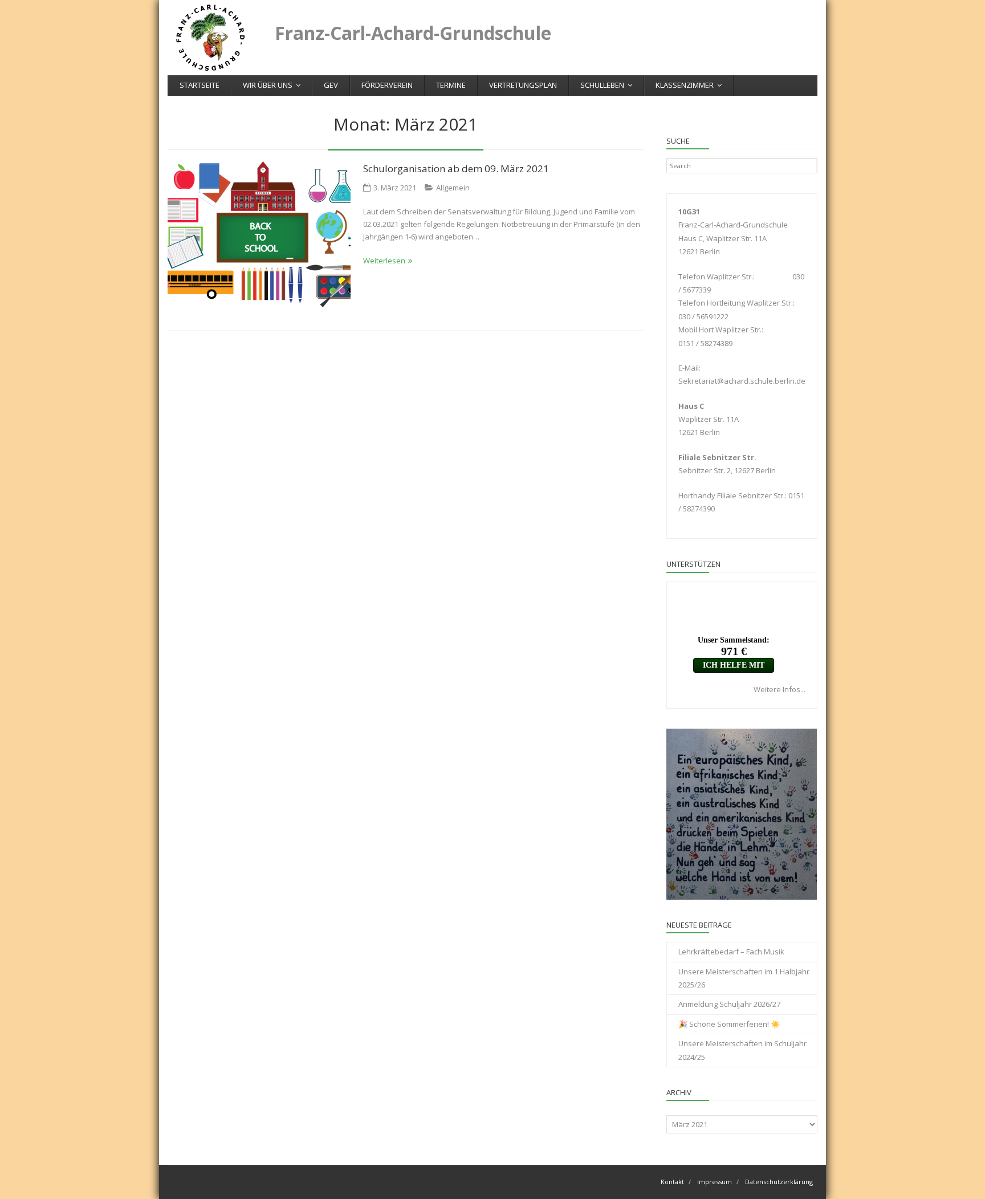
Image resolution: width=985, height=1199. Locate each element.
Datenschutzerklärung (779, 1181)
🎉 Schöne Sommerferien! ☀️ (729, 1024)
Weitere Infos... (779, 689)
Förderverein (387, 85)
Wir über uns (267, 85)
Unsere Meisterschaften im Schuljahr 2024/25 (742, 1050)
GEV (331, 85)
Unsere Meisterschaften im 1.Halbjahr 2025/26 (743, 978)
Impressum (714, 1181)
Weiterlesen (384, 260)
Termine (451, 85)
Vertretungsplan (523, 85)
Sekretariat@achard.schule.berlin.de (741, 381)
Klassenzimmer (685, 85)
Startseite (199, 85)
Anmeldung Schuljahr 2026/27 (729, 1004)
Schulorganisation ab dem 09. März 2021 (456, 168)
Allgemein (453, 187)
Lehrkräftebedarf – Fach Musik (731, 951)
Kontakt (672, 1181)
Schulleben (602, 85)
